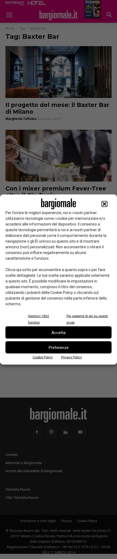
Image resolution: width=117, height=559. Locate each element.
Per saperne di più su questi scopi (87, 319)
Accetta (58, 332)
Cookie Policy (43, 357)
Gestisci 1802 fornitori (38, 319)
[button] (104, 204)
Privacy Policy (71, 357)
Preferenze (59, 347)
